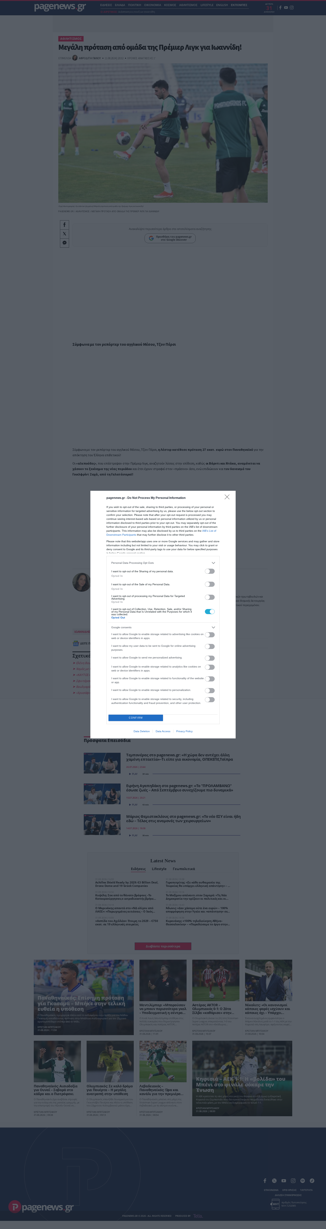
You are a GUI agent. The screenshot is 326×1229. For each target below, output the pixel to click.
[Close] (228, 498)
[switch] (210, 571)
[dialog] (163, 614)
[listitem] (163, 563)
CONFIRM (136, 717)
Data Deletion (142, 731)
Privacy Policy (184, 731)
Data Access (163, 731)
